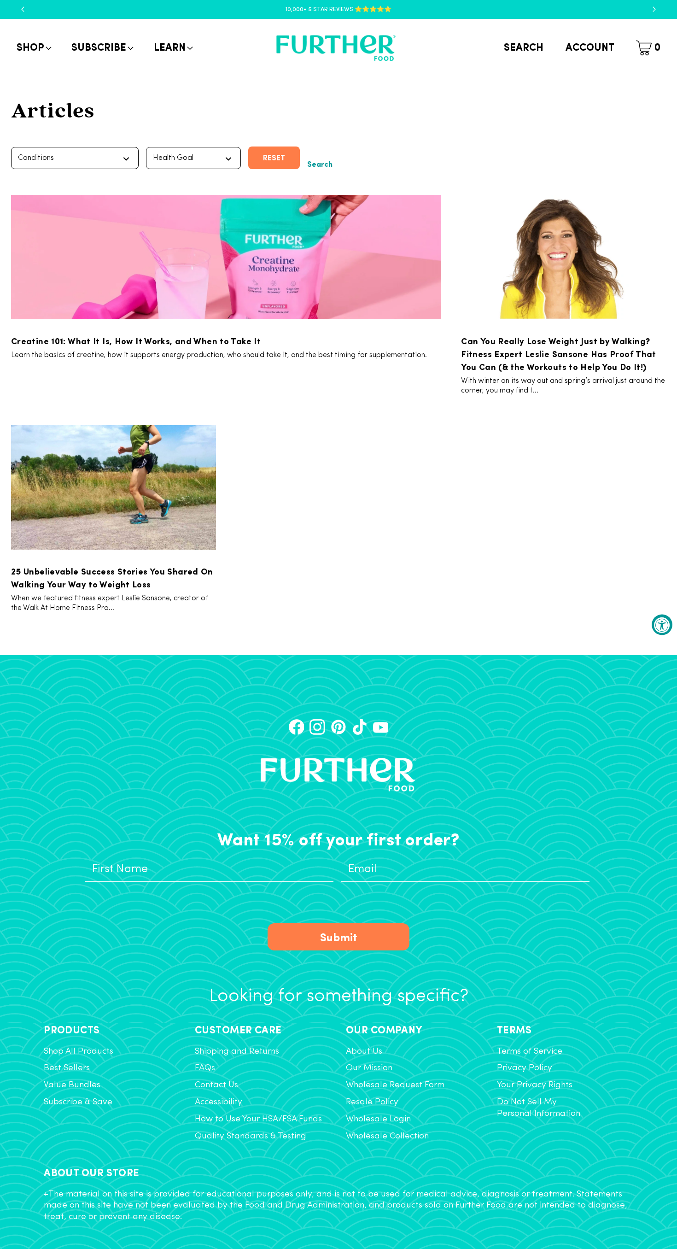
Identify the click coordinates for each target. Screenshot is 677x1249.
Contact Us (216, 1085)
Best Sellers (67, 1068)
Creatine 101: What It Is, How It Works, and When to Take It (136, 340)
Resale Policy (372, 1102)
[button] (33, 48)
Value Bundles (72, 1085)
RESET (274, 157)
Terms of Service (529, 1051)
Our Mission (369, 1068)
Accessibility (218, 1102)
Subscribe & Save (78, 1102)
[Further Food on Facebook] (296, 727)
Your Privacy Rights (534, 1085)
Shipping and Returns (237, 1051)
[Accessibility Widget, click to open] (662, 624)
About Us (364, 1051)
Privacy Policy (524, 1068)
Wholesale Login (378, 1119)
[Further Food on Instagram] (317, 727)
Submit (338, 936)
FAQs (205, 1068)
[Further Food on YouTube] (380, 727)
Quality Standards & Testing (250, 1136)
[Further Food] (336, 48)
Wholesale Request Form (395, 1085)
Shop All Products (78, 1051)
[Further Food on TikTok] (359, 727)
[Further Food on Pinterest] (338, 727)
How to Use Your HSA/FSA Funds (258, 1119)
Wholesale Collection (387, 1136)
